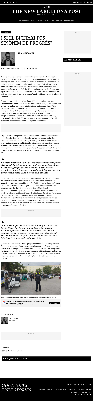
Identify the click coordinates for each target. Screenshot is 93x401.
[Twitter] (25, 68)
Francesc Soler (26, 53)
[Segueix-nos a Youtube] (13, 2)
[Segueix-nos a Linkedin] (8, 2)
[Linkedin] (27, 68)
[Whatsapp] (30, 68)
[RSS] (16, 2)
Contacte (42, 389)
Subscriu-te (77, 2)
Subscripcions (86, 392)
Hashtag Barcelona (8, 351)
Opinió (6, 32)
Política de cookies (61, 389)
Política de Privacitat (84, 389)
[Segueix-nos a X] (5, 2)
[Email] (36, 68)
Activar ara (53, 303)
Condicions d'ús (75, 392)
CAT (88, 2)
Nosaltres (50, 389)
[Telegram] (33, 68)
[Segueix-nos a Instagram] (10, 2)
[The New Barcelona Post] (16, 388)
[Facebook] (22, 68)
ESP (91, 2)
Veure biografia (12, 320)
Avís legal (72, 389)
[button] (85, 2)
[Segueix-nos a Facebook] (2, 2)
